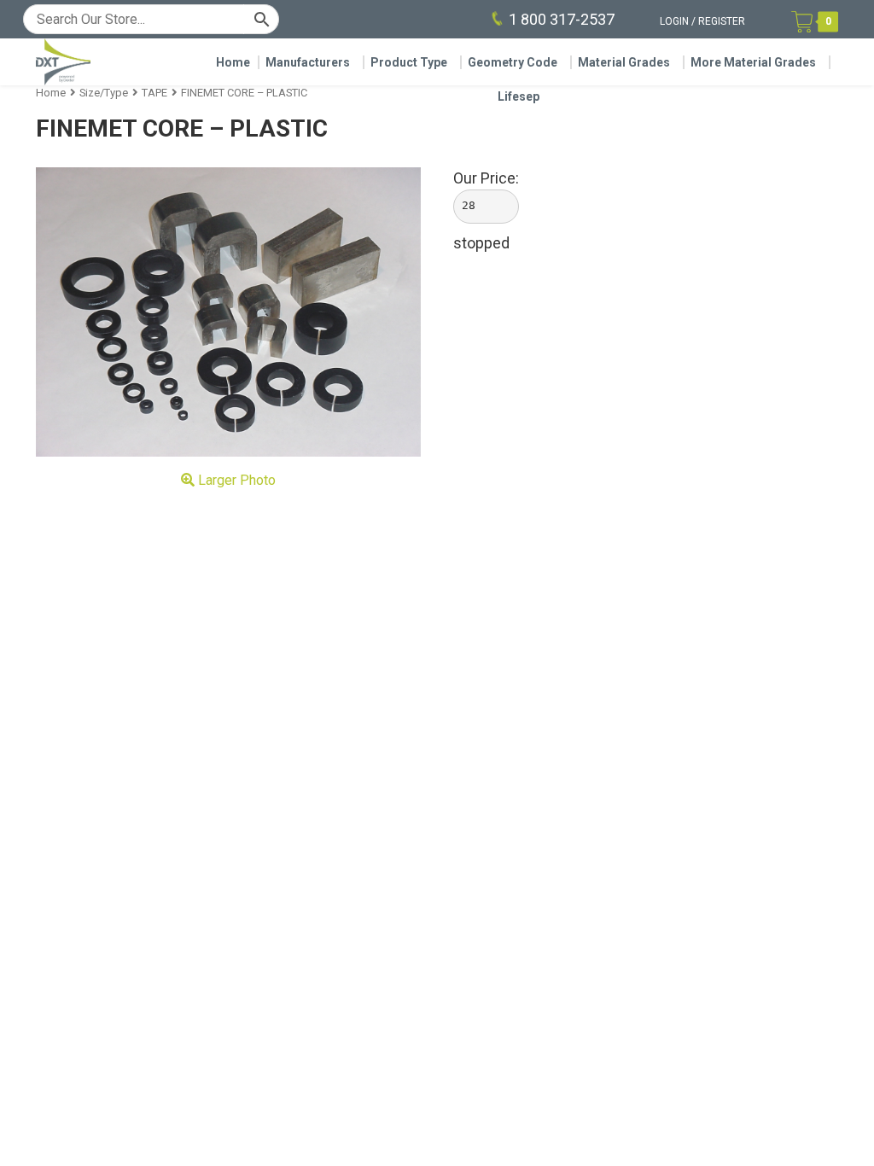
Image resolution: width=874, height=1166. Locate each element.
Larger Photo (235, 480)
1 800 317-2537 (562, 19)
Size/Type (103, 92)
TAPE (154, 92)
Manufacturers (307, 62)
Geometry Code (512, 62)
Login (674, 21)
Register (721, 21)
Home (233, 62)
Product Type (408, 62)
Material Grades (624, 62)
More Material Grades (753, 62)
